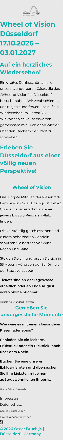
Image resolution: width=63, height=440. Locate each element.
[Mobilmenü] (56, 5)
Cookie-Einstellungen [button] (12, 410)
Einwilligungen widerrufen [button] (15, 416)
